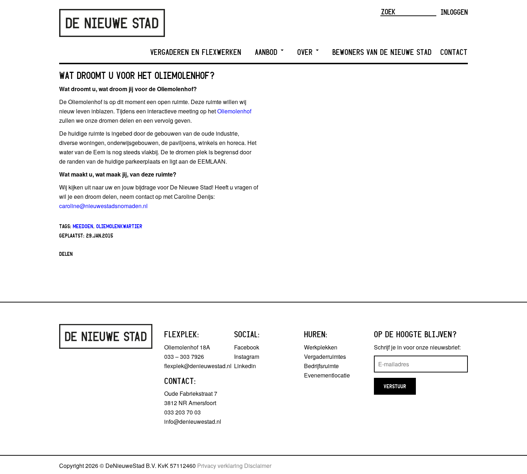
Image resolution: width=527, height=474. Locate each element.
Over (306, 52)
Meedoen (83, 226)
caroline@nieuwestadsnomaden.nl (103, 206)
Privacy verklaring (220, 465)
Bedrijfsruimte (321, 366)
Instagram (246, 356)
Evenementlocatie (327, 375)
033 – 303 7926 (184, 356)
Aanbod (267, 52)
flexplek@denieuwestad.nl (198, 366)
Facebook (246, 347)
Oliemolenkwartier (119, 226)
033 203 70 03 (182, 412)
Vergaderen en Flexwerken (195, 52)
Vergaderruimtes (325, 356)
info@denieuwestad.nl (192, 421)
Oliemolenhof (234, 111)
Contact (453, 52)
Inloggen (454, 12)
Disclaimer (257, 465)
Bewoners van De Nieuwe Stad (382, 52)
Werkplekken (320, 347)
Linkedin (245, 366)
